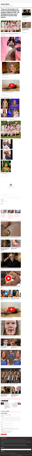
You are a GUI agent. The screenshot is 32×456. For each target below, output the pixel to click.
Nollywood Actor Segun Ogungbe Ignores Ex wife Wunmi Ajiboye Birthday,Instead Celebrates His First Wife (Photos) (14, 445)
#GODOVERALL (15, 117)
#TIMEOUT (11, 117)
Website (2, 426)
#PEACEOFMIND (8, 117)
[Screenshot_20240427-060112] (11, 60)
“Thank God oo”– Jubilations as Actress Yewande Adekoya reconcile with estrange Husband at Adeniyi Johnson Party (17, 215)
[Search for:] (16, 449)
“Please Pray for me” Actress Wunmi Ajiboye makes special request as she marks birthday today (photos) (13, 444)
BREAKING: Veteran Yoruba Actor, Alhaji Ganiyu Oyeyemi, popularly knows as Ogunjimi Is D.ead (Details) (13, 439)
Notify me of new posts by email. (6, 432)
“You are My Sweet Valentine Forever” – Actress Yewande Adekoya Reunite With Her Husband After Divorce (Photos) (3, 215)
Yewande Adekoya (5, 400)
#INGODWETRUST (3, 117)
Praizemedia (20, 455)
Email (1, 424)
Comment (2, 416)
